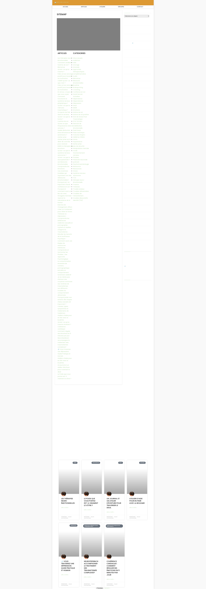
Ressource (77, 166)
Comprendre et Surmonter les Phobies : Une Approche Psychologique (63, 254)
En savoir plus (128, 349)
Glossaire (127, 356)
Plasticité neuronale (80, 160)
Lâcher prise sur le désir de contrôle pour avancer (64, 141)
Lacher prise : (128, 373)
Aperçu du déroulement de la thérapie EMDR (137, 299)
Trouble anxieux (78, 189)
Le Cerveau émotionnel (131, 376)
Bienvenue (61, 67)
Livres (125, 380)
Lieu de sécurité (78, 146)
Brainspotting (78, 87)
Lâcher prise (62, 137)
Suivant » (107, 588)
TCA (74, 178)
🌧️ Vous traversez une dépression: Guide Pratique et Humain (141, 44)
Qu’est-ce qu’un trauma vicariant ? (139, 69)
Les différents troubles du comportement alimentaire (140, 99)
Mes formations (129, 387)
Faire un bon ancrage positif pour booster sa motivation (65, 76)
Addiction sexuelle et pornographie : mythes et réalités (65, 225)
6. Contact (127, 283)
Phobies (76, 157)
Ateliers (102, 7)
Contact (140, 7)
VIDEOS (126, 365)
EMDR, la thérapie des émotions (141, 228)
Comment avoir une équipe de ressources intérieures (141, 132)
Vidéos (126, 434)
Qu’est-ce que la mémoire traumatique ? (64, 107)
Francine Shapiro (79, 135)
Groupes (121, 7)
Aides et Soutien (129, 297)
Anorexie (76, 67)
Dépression (77, 103)
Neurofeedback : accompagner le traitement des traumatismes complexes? (64, 342)
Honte (75, 139)
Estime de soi (78, 112)
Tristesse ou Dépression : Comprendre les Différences (140, 155)
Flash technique (78, 133)
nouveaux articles (129, 390)
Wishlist (126, 436)
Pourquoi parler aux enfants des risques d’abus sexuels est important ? (141, 91)
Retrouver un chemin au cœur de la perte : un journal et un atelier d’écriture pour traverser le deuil (137, 420)
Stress (75, 171)
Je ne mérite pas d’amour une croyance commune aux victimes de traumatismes (65, 281)
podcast (76, 162)
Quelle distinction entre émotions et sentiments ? (64, 132)
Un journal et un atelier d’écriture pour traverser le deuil (141, 29)
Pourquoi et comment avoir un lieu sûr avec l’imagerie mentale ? (141, 178)
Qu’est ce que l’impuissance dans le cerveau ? (65, 126)
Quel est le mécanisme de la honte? (64, 200)
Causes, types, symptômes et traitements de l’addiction (141, 84)
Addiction (76, 60)
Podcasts (127, 398)
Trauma (76, 184)
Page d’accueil (128, 392)
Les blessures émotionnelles (140, 207)
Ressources (77, 169)
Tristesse (76, 187)
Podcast (126, 400)
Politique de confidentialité (132, 405)
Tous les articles (129, 429)
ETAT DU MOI (77, 121)
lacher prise (77, 144)
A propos (127, 285)
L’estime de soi (63, 121)
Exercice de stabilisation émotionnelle (77, 126)
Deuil (75, 105)
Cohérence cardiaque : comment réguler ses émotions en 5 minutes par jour (64, 331)
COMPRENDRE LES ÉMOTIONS (132, 332)
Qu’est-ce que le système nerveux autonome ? (64, 153)
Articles (84, 7)
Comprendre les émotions (140, 200)
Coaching (76, 90)
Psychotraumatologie (81, 164)
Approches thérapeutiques (132, 301)
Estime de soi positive (81, 114)
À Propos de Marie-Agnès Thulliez (134, 290)
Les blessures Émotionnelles (132, 378)
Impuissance (77, 142)
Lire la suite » (65, 507)
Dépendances (78, 101)
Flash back (77, 130)
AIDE (74, 63)
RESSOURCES (128, 411)
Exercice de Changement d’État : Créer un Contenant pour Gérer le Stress (141, 163)
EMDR (75, 108)
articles (126, 306)
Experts (126, 352)
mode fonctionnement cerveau (79, 153)
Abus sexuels (77, 58)
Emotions (76, 110)
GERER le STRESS (79, 137)
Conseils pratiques (129, 334)
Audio (75, 76)
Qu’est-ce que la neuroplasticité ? (137, 215)
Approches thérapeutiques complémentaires (79, 71)
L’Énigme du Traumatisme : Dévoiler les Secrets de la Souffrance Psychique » (65, 234)
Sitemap (126, 427)
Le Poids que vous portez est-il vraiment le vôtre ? (64, 376)
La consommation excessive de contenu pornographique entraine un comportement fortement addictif (64, 268)
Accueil (65, 7)
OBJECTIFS (127, 367)
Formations (127, 354)
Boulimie (76, 85)
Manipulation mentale (81, 148)
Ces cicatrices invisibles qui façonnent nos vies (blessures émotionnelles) (64, 175)
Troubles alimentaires (81, 191)
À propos (127, 287)
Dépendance (77, 99)
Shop (125, 425)
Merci (125, 383)
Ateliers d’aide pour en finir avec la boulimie (65, 317)
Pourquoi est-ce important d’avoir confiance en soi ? (64, 184)
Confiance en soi (79, 92)
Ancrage (76, 65)
